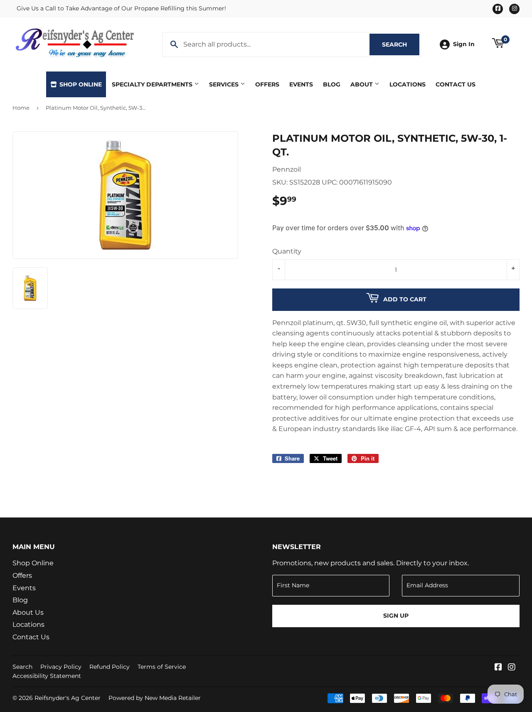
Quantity (286, 251)
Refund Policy (109, 666)
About (362, 84)
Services (224, 84)
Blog (331, 84)
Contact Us (455, 84)
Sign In (464, 44)
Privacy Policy (60, 666)
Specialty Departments (153, 84)
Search (400, 44)
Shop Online (80, 84)
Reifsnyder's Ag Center (67, 698)
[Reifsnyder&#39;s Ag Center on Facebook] (498, 668)
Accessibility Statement (46, 676)
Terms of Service (162, 666)
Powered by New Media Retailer (154, 698)
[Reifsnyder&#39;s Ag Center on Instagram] (511, 668)
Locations (407, 84)
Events (301, 84)
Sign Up (396, 615)
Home (21, 107)
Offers (267, 84)
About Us (28, 612)
